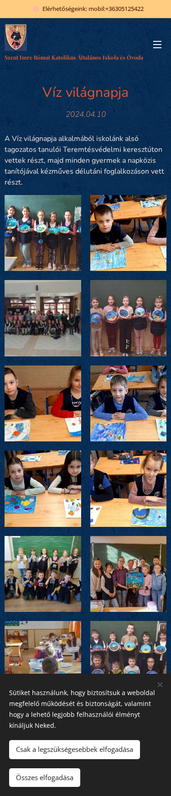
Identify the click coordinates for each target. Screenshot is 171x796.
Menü (157, 44)
